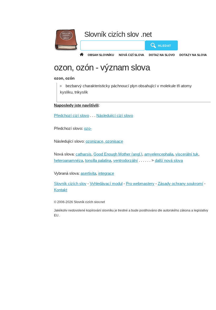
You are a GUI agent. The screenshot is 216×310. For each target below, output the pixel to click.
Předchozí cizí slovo (71, 115)
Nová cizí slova (131, 54)
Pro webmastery (140, 183)
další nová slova (169, 160)
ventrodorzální (125, 160)
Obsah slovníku (101, 54)
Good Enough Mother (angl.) (118, 154)
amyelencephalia (158, 154)
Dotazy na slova (193, 54)
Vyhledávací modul (106, 183)
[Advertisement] (102, 13)
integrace (106, 173)
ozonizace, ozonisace (104, 141)
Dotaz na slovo (162, 54)
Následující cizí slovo (114, 115)
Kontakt (60, 190)
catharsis (83, 154)
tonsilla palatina (98, 160)
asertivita (88, 173)
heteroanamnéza (68, 160)
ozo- (88, 128)
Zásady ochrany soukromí (180, 183)
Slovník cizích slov (70, 183)
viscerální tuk (186, 154)
